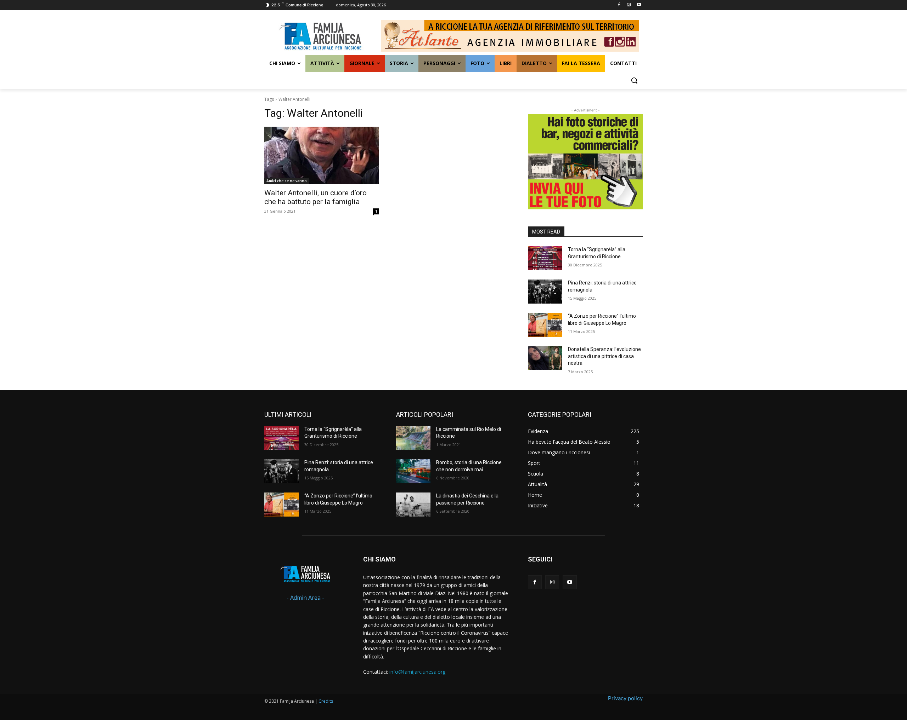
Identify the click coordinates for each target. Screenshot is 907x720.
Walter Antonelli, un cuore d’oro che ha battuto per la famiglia (315, 197)
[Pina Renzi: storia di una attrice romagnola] (545, 292)
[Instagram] (629, 5)
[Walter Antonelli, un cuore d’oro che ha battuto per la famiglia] (321, 155)
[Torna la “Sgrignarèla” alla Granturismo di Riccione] (545, 258)
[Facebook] (619, 5)
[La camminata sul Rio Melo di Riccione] (413, 438)
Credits (326, 701)
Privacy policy (625, 698)
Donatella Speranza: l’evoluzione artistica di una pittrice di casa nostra (604, 356)
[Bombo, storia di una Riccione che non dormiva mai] (413, 471)
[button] (634, 80)
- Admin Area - (305, 597)
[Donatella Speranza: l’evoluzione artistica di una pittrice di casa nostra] (545, 358)
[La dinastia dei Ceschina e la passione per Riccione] (413, 505)
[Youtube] (639, 5)
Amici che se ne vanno (286, 180)
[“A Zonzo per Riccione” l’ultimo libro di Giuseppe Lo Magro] (545, 325)
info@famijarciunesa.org (417, 671)
